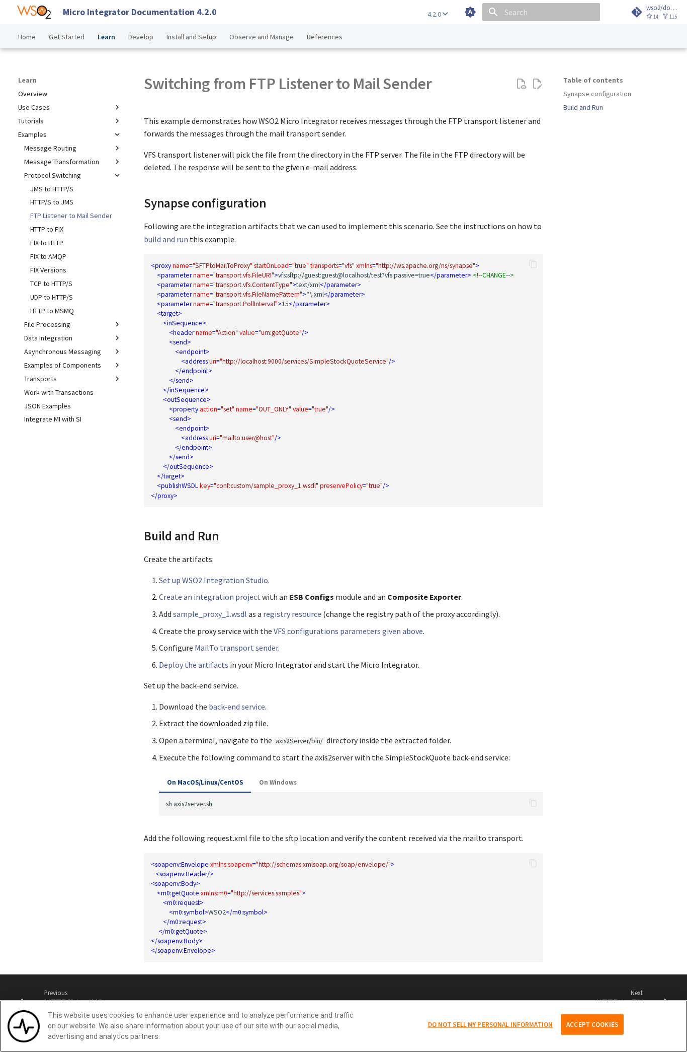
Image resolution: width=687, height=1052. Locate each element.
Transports (40, 378)
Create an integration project (210, 597)
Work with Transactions (59, 392)
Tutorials (31, 120)
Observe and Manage (261, 36)
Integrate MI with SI (52, 419)
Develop (140, 36)
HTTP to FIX (46, 229)
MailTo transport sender (236, 648)
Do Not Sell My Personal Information (490, 1024)
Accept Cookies (592, 1024)
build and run (166, 239)
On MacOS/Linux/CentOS (205, 782)
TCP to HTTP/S (51, 283)
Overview (32, 93)
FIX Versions (48, 269)
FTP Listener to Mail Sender (71, 215)
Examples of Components (62, 365)
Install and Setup (191, 36)
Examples (32, 134)
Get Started (66, 36)
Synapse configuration (597, 93)
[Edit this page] (537, 84)
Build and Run (583, 107)
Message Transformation (61, 161)
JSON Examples (47, 405)
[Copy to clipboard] (533, 264)
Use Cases (34, 107)
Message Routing (50, 148)
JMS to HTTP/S (51, 188)
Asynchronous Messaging (62, 351)
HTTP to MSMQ (52, 310)
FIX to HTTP (46, 242)
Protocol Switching (52, 175)
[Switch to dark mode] (470, 12)
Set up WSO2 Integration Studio (213, 580)
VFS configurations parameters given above (348, 631)
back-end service (237, 707)
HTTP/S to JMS (51, 201)
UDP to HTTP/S (51, 297)
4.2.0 (435, 14)
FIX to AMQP (48, 256)
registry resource (292, 614)
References (324, 36)
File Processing (47, 324)
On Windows (278, 782)
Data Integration (48, 337)
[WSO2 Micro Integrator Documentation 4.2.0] (34, 12)
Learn (106, 36)
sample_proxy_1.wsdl (210, 614)
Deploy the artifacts (193, 665)
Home (27, 36)
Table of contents (593, 80)
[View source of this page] (521, 84)
